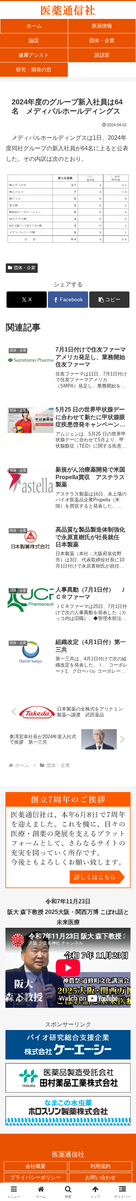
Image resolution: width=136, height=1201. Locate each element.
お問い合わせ (100, 1177)
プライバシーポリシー (35, 1177)
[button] (109, 299)
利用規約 (100, 1166)
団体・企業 (25, 267)
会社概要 (35, 1166)
